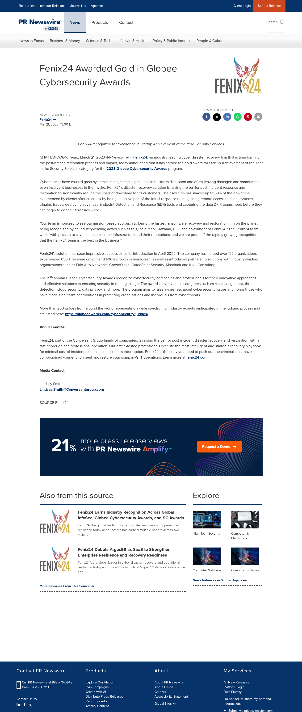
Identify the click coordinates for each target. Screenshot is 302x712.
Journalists (78, 5)
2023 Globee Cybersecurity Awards (136, 168)
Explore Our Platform (101, 682)
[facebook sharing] (206, 117)
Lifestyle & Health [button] (132, 40)
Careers (160, 691)
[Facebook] (24, 705)
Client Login (242, 5)
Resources (27, 5)
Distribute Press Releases (104, 696)
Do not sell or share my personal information (248, 701)
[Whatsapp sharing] (238, 117)
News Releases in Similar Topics (217, 580)
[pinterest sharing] (248, 117)
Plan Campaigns (97, 687)
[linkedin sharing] (227, 117)
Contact (126, 22)
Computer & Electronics (240, 536)
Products (100, 22)
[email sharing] (258, 117)
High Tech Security (206, 533)
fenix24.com (197, 357)
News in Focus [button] (32, 40)
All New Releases (236, 682)
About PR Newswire (169, 682)
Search (272, 22)
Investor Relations (52, 5)
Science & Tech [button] (98, 40)
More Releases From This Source (65, 586)
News (74, 22)
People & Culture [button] (211, 40)
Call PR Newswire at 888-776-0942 (47, 682)
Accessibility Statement (171, 696)
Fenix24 (140, 157)
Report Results (96, 701)
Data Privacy (233, 691)
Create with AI (96, 691)
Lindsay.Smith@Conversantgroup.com (72, 389)
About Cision (164, 687)
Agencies (98, 5)
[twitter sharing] (217, 117)
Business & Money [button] (65, 40)
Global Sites (164, 703)
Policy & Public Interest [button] (171, 40)
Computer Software (207, 570)
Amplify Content (97, 706)
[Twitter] (30, 705)
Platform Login (234, 687)
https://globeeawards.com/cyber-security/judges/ (106, 314)
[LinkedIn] (19, 705)
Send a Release (269, 5)
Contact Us (25, 699)
